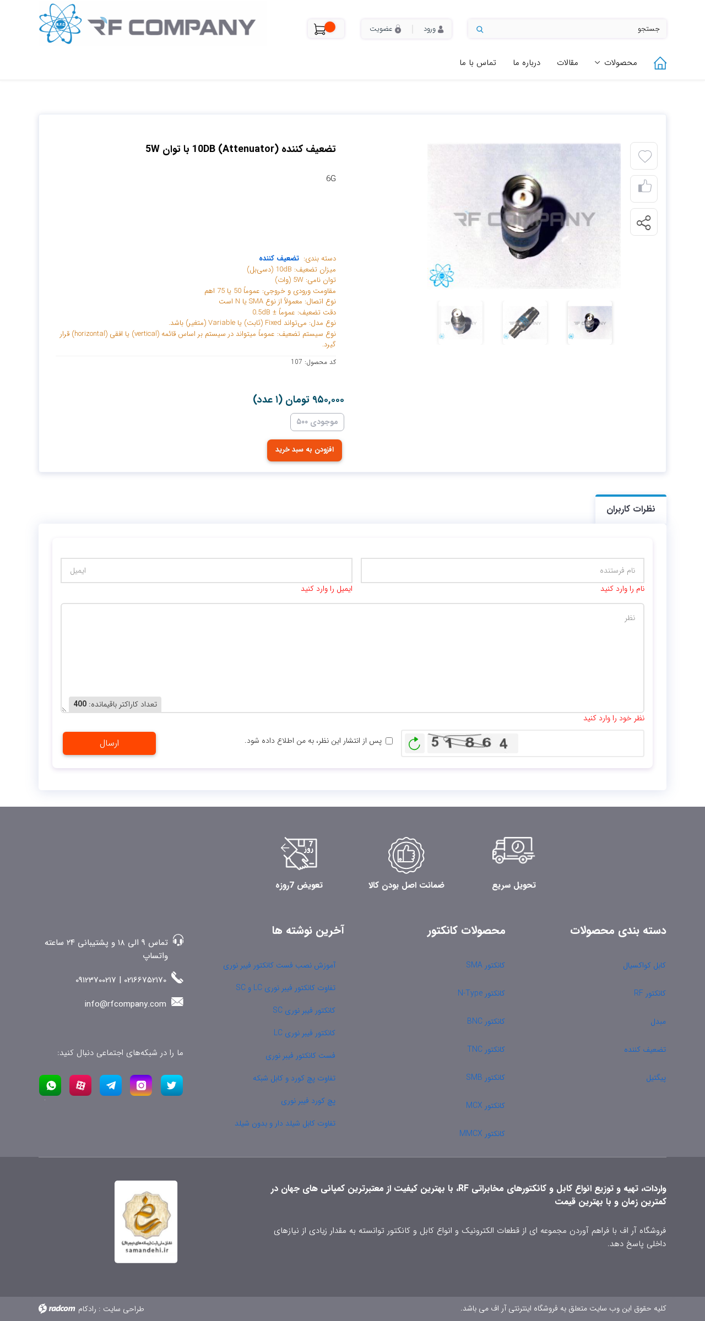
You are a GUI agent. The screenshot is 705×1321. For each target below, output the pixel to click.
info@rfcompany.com (125, 1004)
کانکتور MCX (485, 1106)
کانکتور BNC (486, 1021)
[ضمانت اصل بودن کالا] (406, 855)
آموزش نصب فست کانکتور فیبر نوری (279, 965)
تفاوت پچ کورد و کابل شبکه (294, 1078)
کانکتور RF (650, 993)
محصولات (620, 62)
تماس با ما (477, 62)
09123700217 (95, 980)
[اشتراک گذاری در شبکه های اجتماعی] (643, 222)
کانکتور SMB (485, 1078)
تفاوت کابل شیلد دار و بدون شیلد (285, 1123)
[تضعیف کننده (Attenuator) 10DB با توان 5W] (493, 216)
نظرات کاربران (630, 509)
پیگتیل (656, 1078)
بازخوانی (415, 740)
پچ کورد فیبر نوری (308, 1101)
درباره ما (526, 62)
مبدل (658, 1021)
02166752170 (145, 980)
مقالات (567, 62)
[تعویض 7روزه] (299, 855)
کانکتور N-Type (481, 993)
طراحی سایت (123, 1309)
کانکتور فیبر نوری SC (304, 1010)
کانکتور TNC (486, 1049)
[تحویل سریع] (513, 855)
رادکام (87, 1309)
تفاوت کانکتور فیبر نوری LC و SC (285, 988)
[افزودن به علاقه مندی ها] (645, 157)
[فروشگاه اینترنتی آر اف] (165, 23)
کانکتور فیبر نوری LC (304, 1033)
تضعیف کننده (279, 258)
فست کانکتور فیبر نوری (300, 1056)
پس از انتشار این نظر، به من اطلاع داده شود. (313, 741)
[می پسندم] (645, 189)
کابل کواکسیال (644, 965)
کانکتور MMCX (482, 1134)
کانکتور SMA (485, 965)
